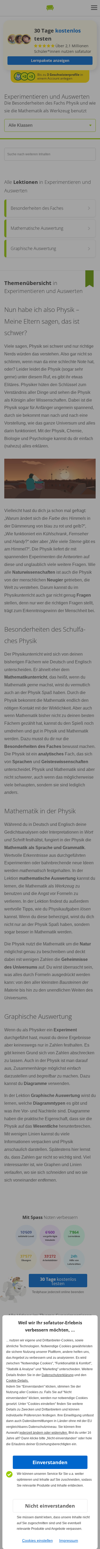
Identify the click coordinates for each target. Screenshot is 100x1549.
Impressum (68, 1540)
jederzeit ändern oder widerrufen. (43, 1433)
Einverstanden (50, 1462)
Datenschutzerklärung (58, 1375)
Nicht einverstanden (50, 1506)
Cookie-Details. (17, 1380)
